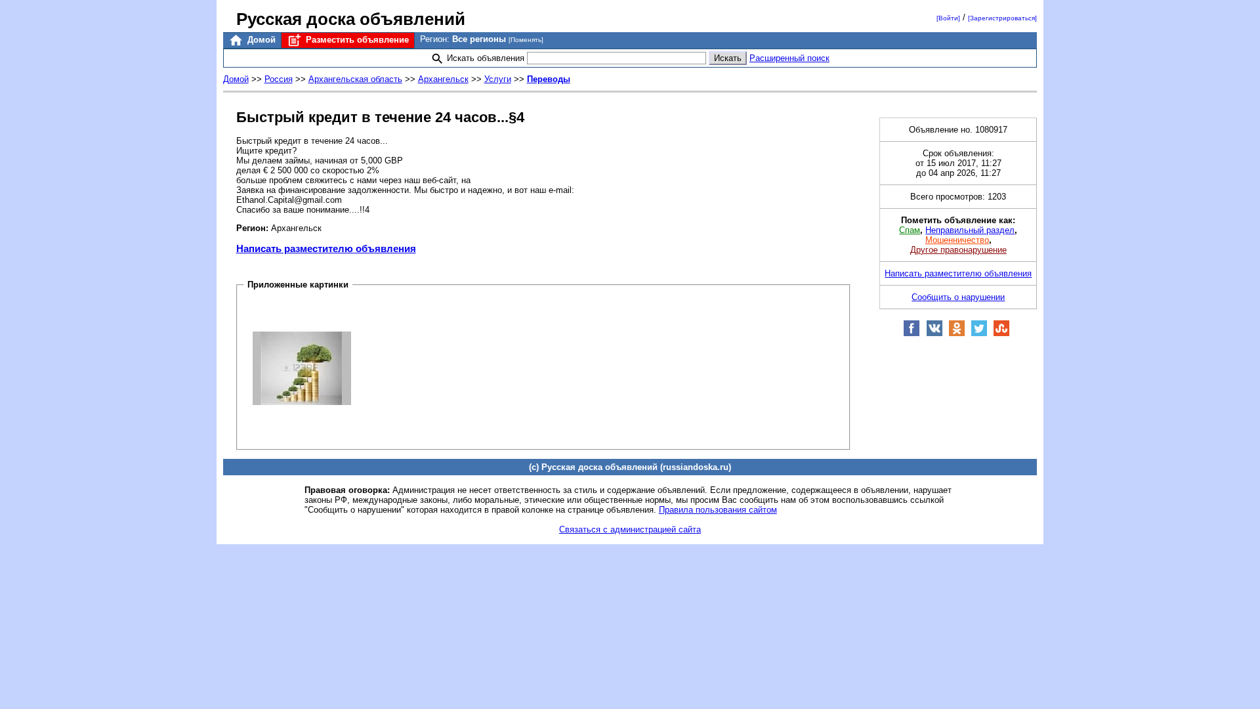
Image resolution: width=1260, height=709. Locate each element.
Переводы (548, 79)
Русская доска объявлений (350, 19)
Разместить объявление (356, 40)
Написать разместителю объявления (326, 248)
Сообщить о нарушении (958, 297)
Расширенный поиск (789, 58)
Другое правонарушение (958, 250)
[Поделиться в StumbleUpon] (1001, 333)
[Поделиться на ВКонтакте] (934, 333)
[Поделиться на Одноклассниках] (957, 333)
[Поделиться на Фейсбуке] (911, 333)
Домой (260, 40)
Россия (278, 79)
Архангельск (443, 79)
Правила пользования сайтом (718, 510)
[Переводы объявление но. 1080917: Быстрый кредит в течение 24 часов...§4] (302, 367)
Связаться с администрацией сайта (630, 529)
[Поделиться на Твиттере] (979, 333)
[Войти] (948, 18)
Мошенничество (957, 240)
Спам (909, 230)
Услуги (497, 79)
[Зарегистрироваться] (1002, 18)
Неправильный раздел (970, 230)
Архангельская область (355, 79)
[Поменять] (526, 39)
